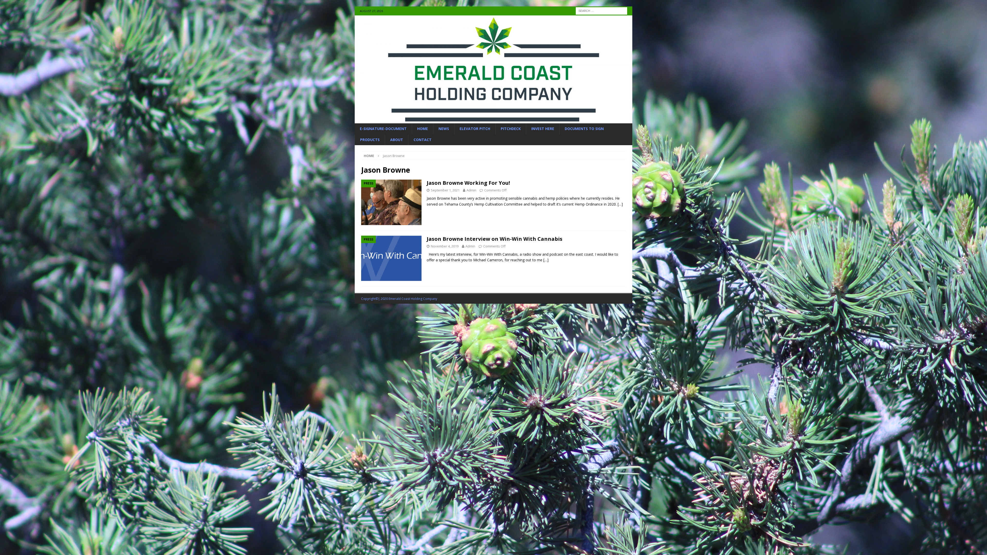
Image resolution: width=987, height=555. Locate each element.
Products (370, 139)
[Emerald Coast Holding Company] (493, 120)
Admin (471, 190)
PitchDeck (511, 128)
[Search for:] (601, 10)
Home (422, 128)
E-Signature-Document (383, 128)
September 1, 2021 (445, 190)
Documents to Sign (584, 128)
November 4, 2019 (445, 246)
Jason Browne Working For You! (468, 182)
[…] (620, 204)
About (396, 139)
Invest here (542, 128)
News (443, 128)
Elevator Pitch (475, 128)
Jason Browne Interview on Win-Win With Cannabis (494, 238)
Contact (423, 139)
